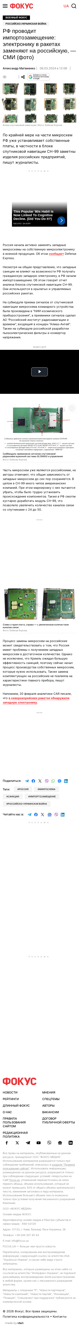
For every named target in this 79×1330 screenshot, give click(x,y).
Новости (10, 1092)
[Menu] (5, 6)
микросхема (47, 789)
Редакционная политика (15, 1134)
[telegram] (28, 1142)
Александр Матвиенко (19, 68)
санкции (13, 796)
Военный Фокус (16, 17)
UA (66, 6)
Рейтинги (11, 1099)
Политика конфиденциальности (26, 1316)
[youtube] (38, 1142)
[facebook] (6, 1142)
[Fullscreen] (72, 407)
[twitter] (17, 1142)
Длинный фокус (16, 1105)
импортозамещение (43, 796)
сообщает (56, 253)
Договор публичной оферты (58, 1120)
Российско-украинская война (26, 23)
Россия (23, 789)
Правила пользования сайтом (14, 1122)
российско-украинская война (27, 803)
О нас (7, 1112)
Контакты (60, 1316)
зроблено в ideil (14, 1323)
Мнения (48, 1092)
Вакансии (50, 1112)
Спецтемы (51, 1099)
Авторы (48, 1105)
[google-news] (59, 1142)
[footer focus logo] (20, 1081)
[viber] (49, 1142)
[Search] (74, 6)
